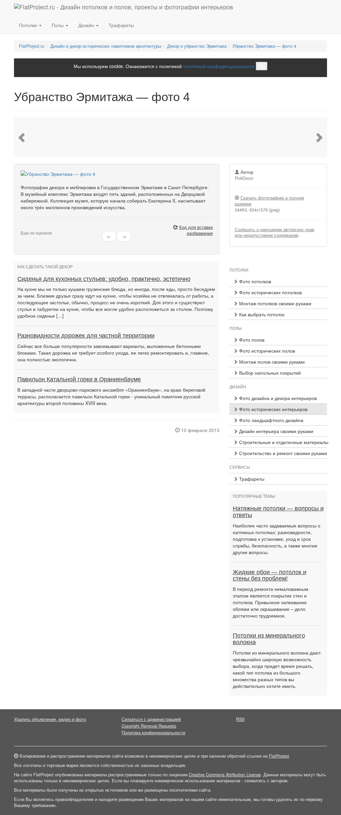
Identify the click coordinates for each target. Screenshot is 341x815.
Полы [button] (58, 25)
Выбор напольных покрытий (269, 372)
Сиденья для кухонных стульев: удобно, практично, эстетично (103, 279)
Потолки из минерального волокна (269, 639)
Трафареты (121, 25)
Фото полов (251, 339)
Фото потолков (254, 281)
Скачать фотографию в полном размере (269, 201)
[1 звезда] (23, 228)
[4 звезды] (35, 228)
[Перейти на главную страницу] (123, 8)
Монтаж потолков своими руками (274, 303)
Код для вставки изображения (196, 230)
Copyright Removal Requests (149, 726)
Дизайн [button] (86, 25)
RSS (240, 719)
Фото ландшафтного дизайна (270, 420)
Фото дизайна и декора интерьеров (277, 398)
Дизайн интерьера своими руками (275, 431)
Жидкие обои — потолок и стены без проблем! (269, 575)
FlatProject (279, 756)
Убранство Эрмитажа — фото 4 (264, 46)
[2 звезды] (27, 228)
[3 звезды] (31, 228)
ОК (261, 66)
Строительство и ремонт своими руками (282, 453)
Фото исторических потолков (270, 292)
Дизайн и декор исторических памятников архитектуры (105, 46)
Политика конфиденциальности (153, 733)
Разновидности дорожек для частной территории (86, 335)
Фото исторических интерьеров (272, 409)
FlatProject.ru (31, 46)
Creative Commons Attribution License (225, 775)
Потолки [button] (28, 25)
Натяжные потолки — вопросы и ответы (278, 511)
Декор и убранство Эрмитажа (196, 46)
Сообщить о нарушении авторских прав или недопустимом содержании (274, 233)
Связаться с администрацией (151, 719)
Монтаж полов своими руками (271, 361)
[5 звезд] (39, 228)
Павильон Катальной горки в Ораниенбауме (79, 379)
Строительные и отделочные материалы (282, 442)
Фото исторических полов (266, 350)
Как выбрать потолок (261, 314)
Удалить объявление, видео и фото (50, 719)
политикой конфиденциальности (218, 66)
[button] (22, 137)
